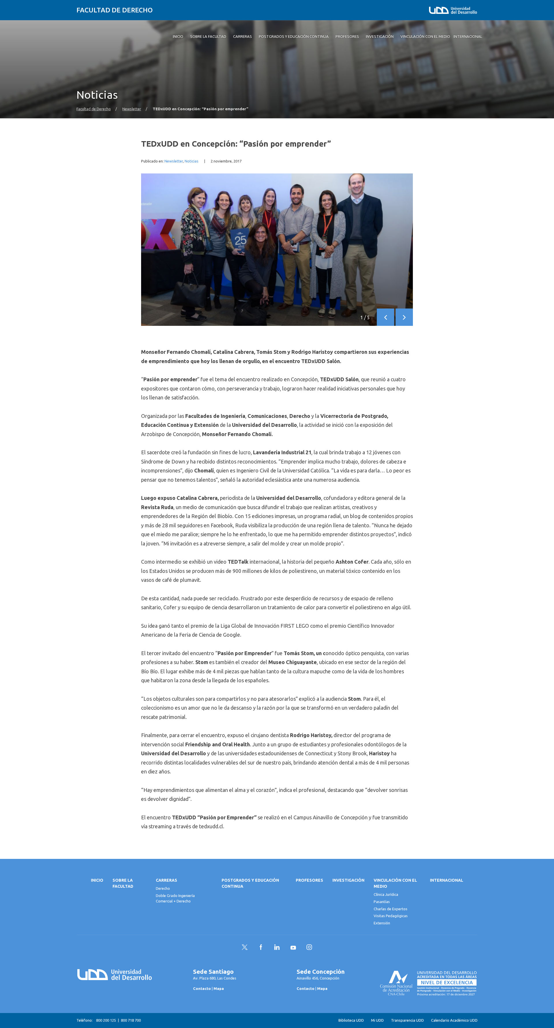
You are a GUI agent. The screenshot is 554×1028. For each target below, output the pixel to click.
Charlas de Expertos (390, 909)
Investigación (348, 880)
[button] (385, 317)
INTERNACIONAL (446, 880)
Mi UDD (377, 1020)
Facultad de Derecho (114, 10)
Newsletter (131, 109)
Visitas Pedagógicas (391, 916)
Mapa (219, 988)
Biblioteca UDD (351, 1020)
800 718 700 (131, 1020)
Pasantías (382, 902)
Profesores (309, 880)
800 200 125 (106, 1020)
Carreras (166, 880)
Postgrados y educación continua (250, 883)
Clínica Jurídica (386, 894)
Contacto (202, 988)
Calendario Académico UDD (454, 1020)
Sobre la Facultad (123, 883)
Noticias (192, 161)
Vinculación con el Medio (395, 883)
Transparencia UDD (407, 1020)
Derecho (163, 888)
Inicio (97, 880)
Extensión (382, 923)
